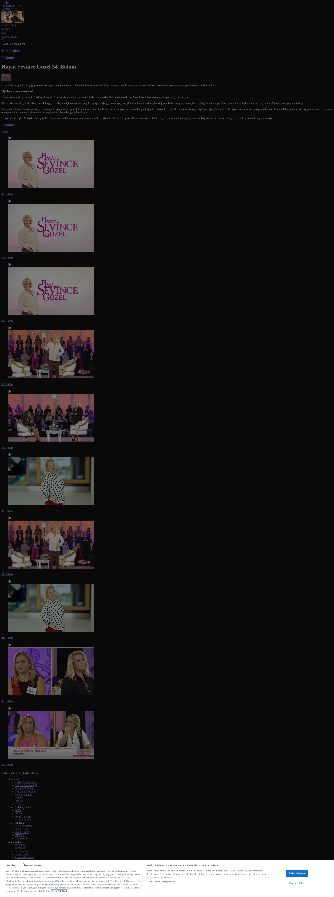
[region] (167, 878)
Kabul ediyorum (297, 873)
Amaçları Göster (297, 883)
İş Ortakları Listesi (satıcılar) (161, 881)
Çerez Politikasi (59, 891)
